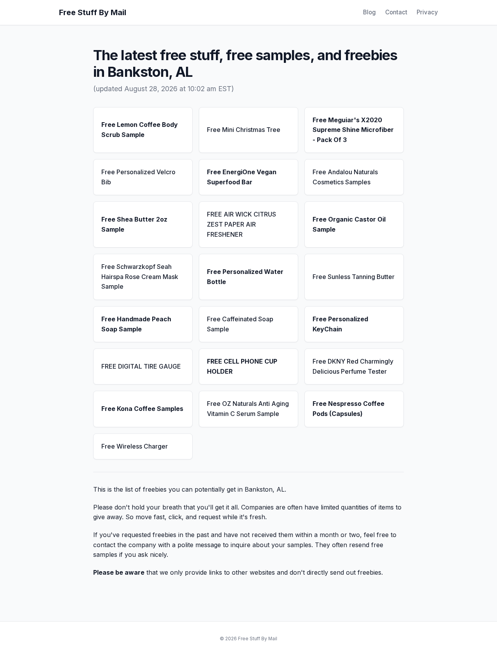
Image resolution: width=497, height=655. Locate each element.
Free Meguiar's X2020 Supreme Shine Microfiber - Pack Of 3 (353, 130)
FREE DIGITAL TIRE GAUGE (141, 366)
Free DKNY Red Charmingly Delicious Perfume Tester (353, 366)
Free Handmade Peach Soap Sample (136, 324)
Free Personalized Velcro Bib (138, 177)
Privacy (427, 12)
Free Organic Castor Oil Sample (349, 224)
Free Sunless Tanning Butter (353, 277)
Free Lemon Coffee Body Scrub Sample (139, 130)
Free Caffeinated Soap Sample (240, 324)
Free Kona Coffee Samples (142, 408)
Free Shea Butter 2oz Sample (134, 224)
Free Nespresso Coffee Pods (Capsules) (348, 409)
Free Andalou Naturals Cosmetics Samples (345, 177)
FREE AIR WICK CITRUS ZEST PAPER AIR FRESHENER (241, 224)
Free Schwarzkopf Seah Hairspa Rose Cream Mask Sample (139, 276)
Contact (396, 12)
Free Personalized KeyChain (340, 324)
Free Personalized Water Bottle (245, 277)
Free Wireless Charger (134, 446)
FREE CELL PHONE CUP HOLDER (242, 366)
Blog (369, 12)
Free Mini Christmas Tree (243, 129)
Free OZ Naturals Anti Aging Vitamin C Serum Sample (248, 409)
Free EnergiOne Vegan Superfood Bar (241, 177)
